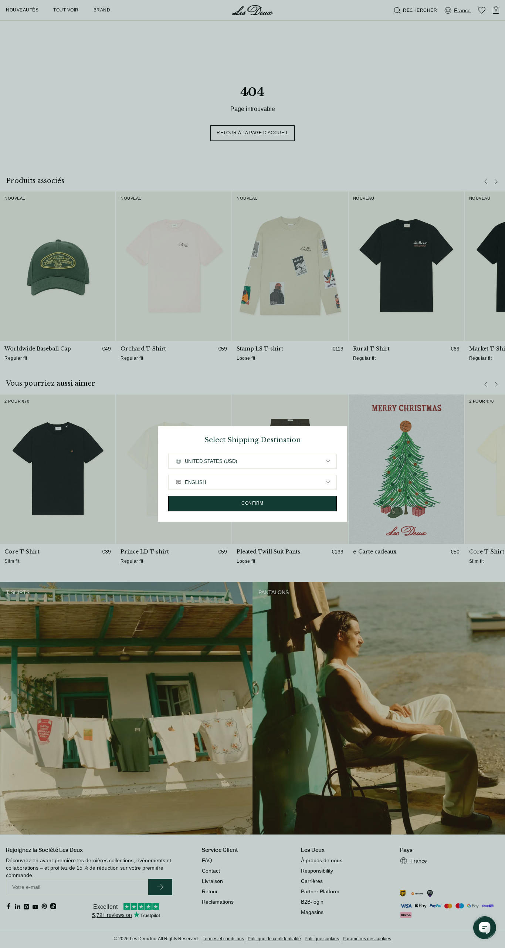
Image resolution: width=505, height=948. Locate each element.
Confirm (252, 503)
